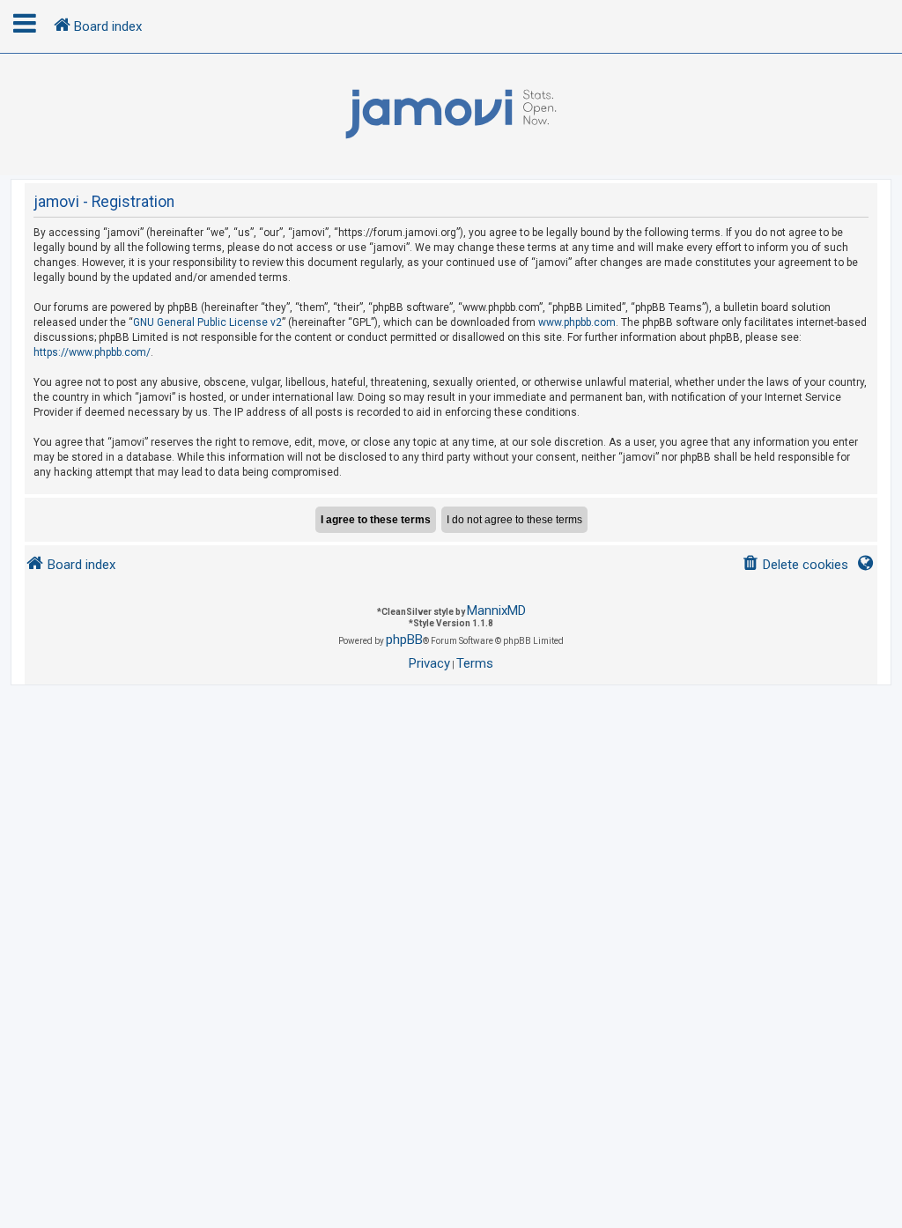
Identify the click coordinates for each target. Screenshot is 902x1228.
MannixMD (496, 610)
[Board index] (451, 114)
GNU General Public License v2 (207, 322)
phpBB (404, 639)
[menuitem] (795, 565)
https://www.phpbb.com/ (92, 352)
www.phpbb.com (577, 322)
